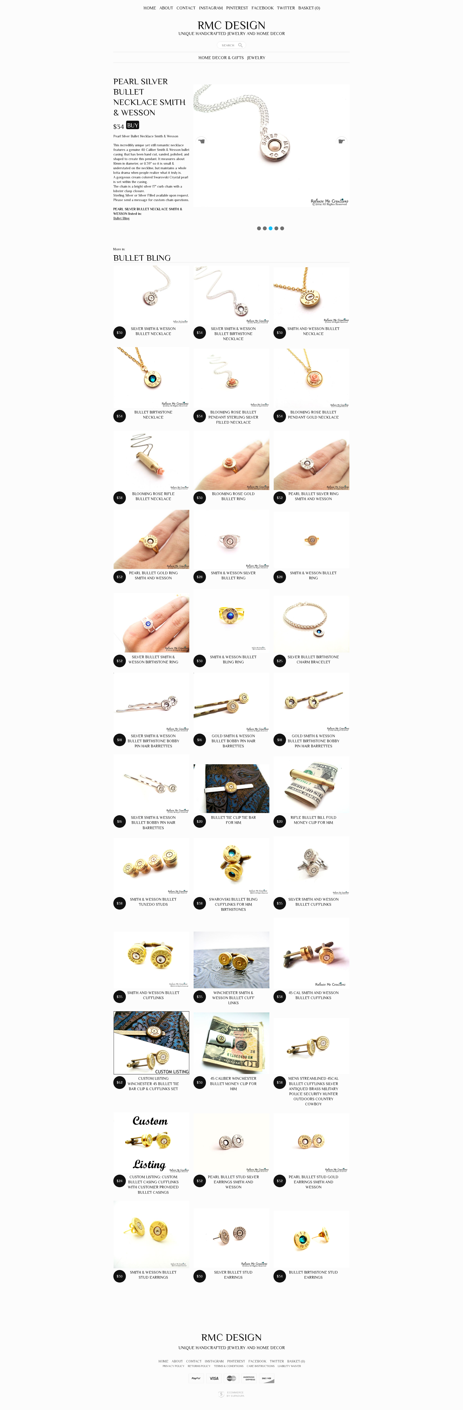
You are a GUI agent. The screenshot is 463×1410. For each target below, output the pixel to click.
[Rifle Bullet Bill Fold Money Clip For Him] (311, 785)
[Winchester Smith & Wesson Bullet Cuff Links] (231, 960)
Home (149, 8)
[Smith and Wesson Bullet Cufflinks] (151, 960)
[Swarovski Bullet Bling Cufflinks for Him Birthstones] (231, 866)
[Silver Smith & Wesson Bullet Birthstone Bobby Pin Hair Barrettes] (151, 702)
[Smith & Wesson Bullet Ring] (311, 540)
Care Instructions (260, 1366)
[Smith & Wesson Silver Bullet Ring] (231, 539)
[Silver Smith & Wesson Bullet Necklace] (151, 295)
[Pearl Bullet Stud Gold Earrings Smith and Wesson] (311, 1143)
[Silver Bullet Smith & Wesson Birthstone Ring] (151, 622)
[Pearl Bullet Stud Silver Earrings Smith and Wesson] (231, 1143)
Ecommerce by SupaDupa (236, 1394)
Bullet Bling (121, 218)
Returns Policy (199, 1366)
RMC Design (231, 25)
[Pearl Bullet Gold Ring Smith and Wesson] (151, 539)
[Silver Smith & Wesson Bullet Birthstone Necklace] (231, 295)
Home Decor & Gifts (221, 57)
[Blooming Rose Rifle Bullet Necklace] (151, 460)
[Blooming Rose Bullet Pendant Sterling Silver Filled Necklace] (231, 378)
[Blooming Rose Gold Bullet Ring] (231, 460)
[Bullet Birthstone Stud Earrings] (311, 1239)
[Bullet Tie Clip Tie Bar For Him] (231, 788)
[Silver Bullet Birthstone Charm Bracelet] (311, 624)
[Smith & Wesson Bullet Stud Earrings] (151, 1234)
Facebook (263, 8)
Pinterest (237, 8)
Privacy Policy (173, 1366)
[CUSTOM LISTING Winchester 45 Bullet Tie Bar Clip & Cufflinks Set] (151, 1043)
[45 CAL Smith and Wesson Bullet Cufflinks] (311, 953)
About (166, 8)
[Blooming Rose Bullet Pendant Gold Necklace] (311, 378)
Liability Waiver (289, 1366)
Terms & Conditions (228, 1366)
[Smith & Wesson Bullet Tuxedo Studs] (151, 866)
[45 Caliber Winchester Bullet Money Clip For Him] (231, 1043)
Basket (309, 8)
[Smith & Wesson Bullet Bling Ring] (231, 621)
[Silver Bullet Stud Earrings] (231, 1238)
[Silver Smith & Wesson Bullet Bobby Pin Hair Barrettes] (151, 784)
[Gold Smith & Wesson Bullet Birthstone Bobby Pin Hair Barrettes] (311, 702)
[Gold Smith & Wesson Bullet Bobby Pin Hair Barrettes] (231, 702)
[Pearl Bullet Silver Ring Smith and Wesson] (311, 460)
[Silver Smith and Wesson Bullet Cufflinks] (311, 866)
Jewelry (256, 57)
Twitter (286, 8)
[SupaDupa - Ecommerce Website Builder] (221, 1394)
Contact (186, 8)
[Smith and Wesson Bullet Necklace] (311, 295)
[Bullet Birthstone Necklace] (151, 377)
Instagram (211, 8)
